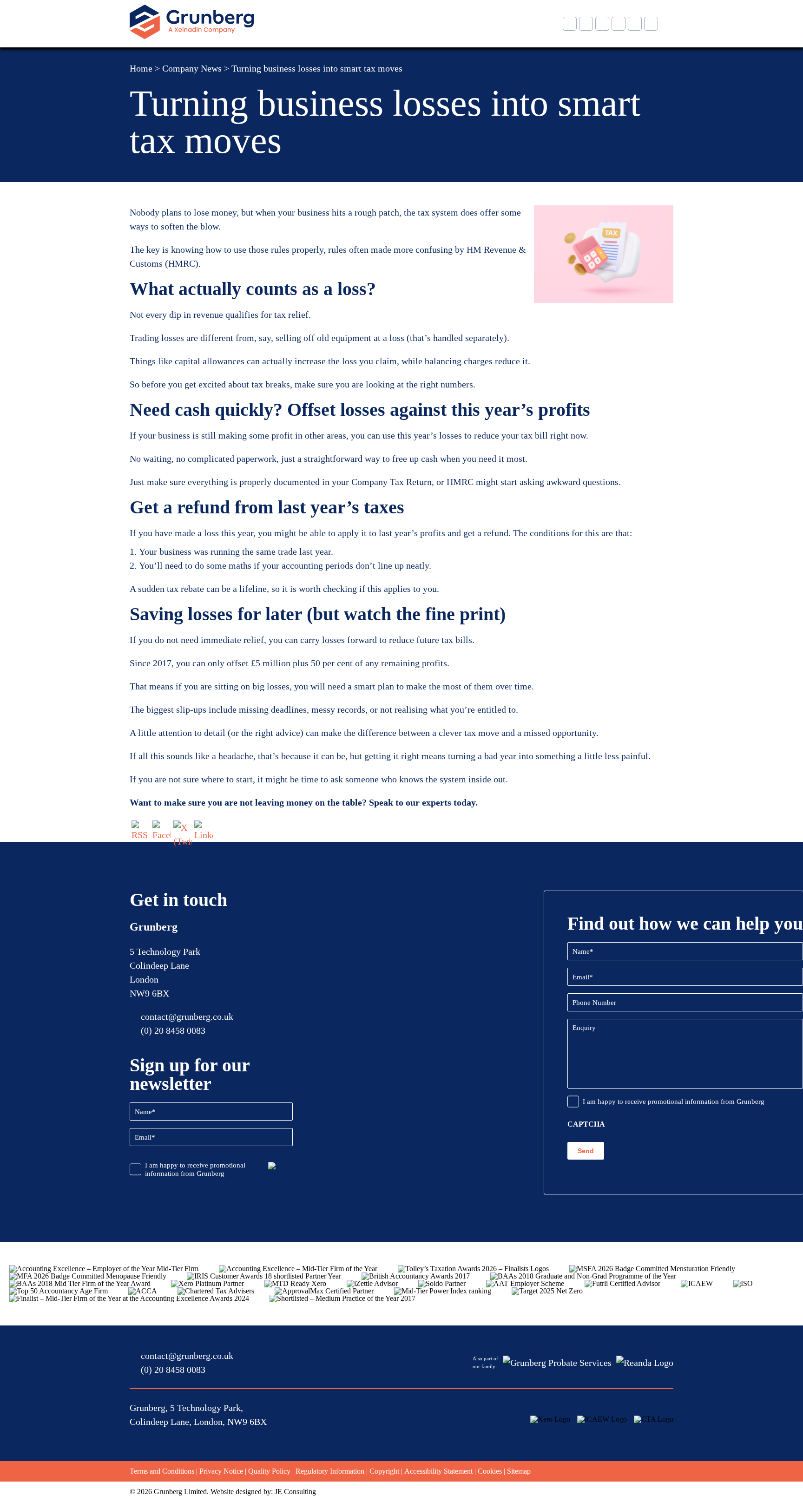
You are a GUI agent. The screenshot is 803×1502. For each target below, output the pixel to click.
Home (141, 68)
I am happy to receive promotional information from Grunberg (195, 1169)
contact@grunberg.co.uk (187, 1016)
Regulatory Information (330, 1471)
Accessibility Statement (438, 1471)
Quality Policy (269, 1471)
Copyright (384, 1471)
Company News (192, 68)
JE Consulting (295, 1491)
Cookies (490, 1471)
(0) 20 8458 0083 (173, 1030)
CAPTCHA (586, 1124)
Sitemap (519, 1471)
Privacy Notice (221, 1471)
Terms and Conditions (162, 1471)
